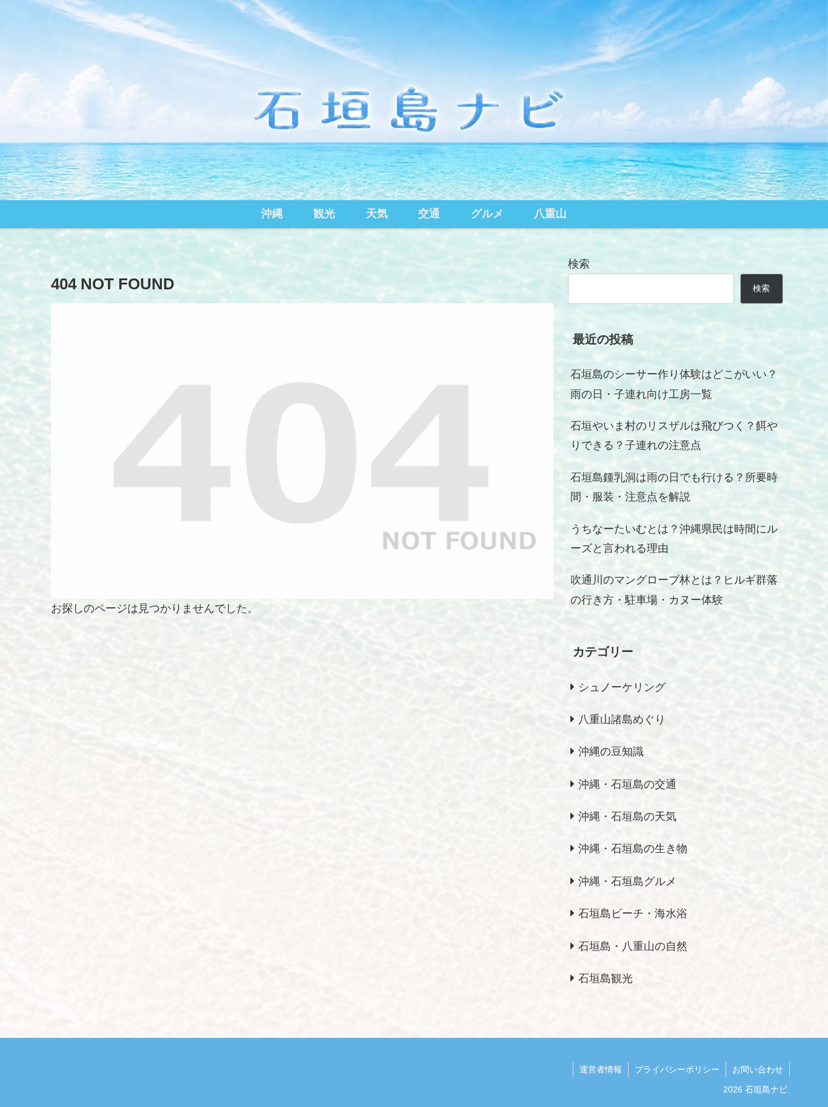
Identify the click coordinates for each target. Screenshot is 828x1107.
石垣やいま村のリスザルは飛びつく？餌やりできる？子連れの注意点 (674, 435)
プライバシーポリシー (677, 1069)
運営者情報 (600, 1069)
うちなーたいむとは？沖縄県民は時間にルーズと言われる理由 (674, 538)
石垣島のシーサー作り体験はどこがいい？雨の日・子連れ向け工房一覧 (674, 384)
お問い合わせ (757, 1069)
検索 (579, 264)
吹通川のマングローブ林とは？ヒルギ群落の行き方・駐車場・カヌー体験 (674, 589)
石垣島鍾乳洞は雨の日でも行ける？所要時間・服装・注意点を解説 (674, 487)
